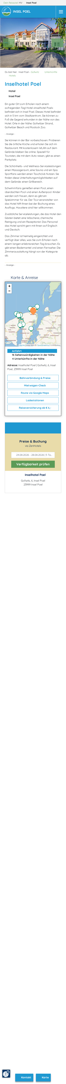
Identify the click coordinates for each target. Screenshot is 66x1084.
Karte (45, 1077)
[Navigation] (61, 12)
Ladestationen (34, 400)
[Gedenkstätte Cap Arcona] (19, 316)
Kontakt (26, 1077)
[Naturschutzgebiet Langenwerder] (38, 307)
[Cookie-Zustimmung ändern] (6, 1074)
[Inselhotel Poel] (34, 311)
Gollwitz (35, 72)
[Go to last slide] (9, 42)
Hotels (12, 75)
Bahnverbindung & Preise (34, 378)
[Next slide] (57, 42)
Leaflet (22, 345)
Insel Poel (31, 2)
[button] (22, 11)
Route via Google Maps (34, 392)
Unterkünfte (51, 72)
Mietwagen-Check (34, 385)
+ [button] (9, 286)
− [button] (9, 291)
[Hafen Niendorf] (24, 325)
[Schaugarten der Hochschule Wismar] (32, 329)
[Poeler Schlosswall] (21, 326)
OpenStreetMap (43, 345)
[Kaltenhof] (21, 316)
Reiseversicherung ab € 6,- (34, 407)
